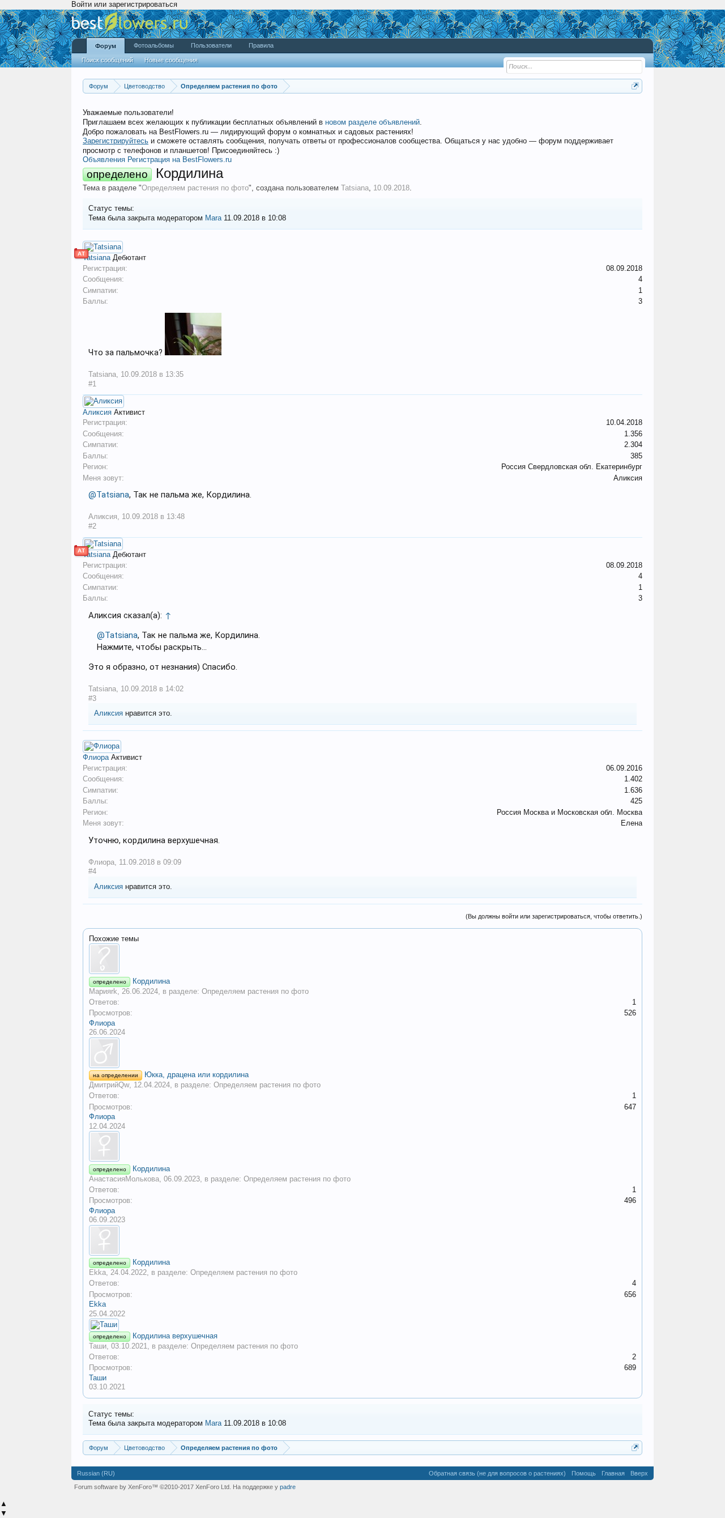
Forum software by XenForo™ (152, 1486)
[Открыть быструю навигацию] (635, 86)
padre (288, 1486)
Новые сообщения (171, 60)
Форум (105, 45)
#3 (92, 698)
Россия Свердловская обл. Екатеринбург (571, 466)
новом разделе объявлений (372, 122)
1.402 (633, 779)
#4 (92, 871)
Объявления (104, 159)
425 (636, 801)
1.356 (633, 434)
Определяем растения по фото (195, 188)
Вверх (639, 1473)
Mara (213, 218)
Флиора (96, 757)
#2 (92, 526)
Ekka (97, 1272)
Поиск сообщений (107, 60)
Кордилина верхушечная (175, 1336)
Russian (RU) (96, 1473)
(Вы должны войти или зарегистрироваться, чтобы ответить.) (554, 916)
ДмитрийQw (109, 1085)
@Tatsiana (108, 495)
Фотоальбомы (154, 45)
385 (636, 456)
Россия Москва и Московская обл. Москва (569, 812)
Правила (261, 45)
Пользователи (211, 45)
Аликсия (97, 412)
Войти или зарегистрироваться (124, 4)
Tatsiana (355, 188)
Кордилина (151, 981)
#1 (92, 384)
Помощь (584, 1473)
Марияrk (103, 991)
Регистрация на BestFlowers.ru (179, 159)
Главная (613, 1473)
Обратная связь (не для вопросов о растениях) (497, 1473)
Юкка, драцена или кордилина (196, 1074)
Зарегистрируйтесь (115, 141)
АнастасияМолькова (124, 1179)
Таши (97, 1346)
